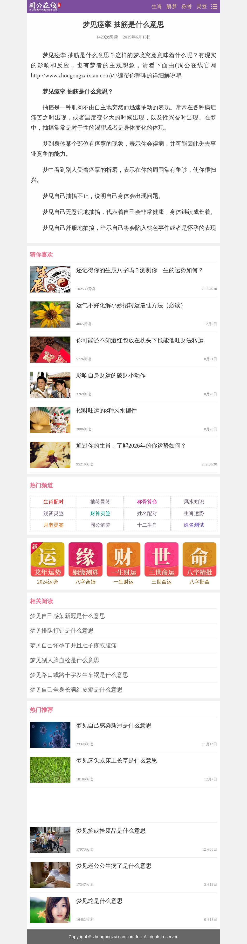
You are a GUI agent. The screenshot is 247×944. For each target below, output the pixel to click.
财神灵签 (100, 513)
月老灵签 (53, 525)
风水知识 (194, 502)
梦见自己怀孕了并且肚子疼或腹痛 (73, 645)
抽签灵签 (100, 502)
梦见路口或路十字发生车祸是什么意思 (79, 675)
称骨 (186, 6)
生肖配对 (53, 502)
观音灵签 (53, 513)
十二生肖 (147, 525)
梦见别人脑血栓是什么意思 (64, 660)
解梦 (171, 6)
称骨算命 (147, 502)
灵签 (201, 6)
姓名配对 (147, 513)
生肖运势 (194, 513)
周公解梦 (100, 525)
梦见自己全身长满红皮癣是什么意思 (76, 690)
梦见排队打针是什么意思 (62, 631)
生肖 (156, 6)
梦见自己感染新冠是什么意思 (67, 616)
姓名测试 (194, 525)
